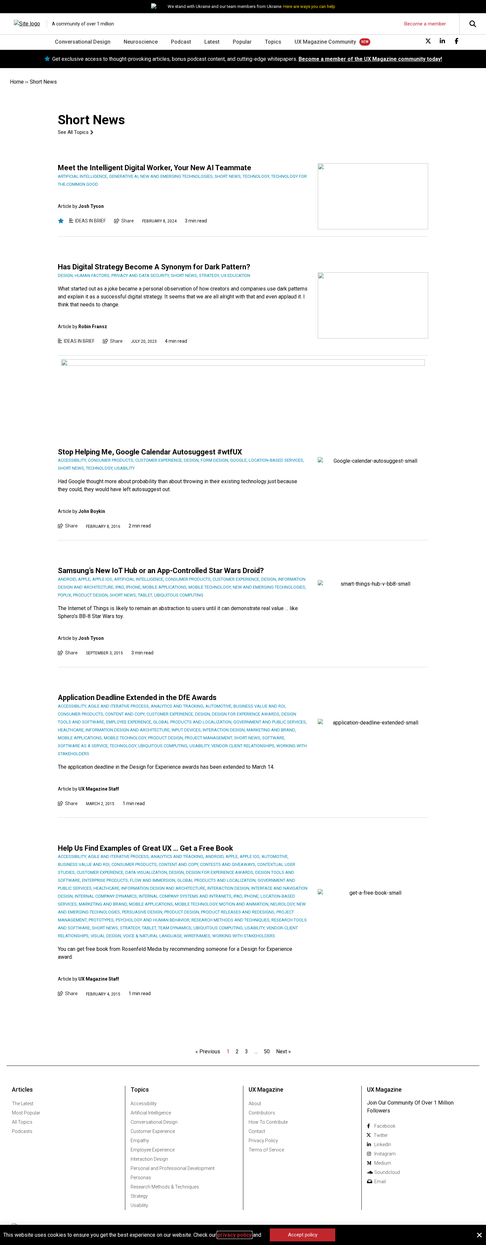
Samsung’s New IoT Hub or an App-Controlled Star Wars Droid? (161, 570)
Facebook (384, 1126)
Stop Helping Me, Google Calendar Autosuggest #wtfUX (150, 452)
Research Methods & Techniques (165, 1186)
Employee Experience (153, 1149)
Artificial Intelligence (151, 1112)
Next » (283, 1051)
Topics (273, 42)
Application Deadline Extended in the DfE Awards (137, 697)
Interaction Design (149, 1159)
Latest (212, 42)
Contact (257, 1131)
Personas (141, 1177)
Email (380, 1181)
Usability (139, 1205)
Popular (242, 42)
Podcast (181, 42)
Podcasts (22, 1131)
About (255, 1103)
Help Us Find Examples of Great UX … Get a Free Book (145, 848)
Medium (382, 1163)
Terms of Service (266, 1149)
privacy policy (235, 1235)
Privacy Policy (263, 1140)
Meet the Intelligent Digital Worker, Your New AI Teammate (154, 168)
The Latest (22, 1103)
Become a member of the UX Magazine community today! (370, 59)
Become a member (425, 24)
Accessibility (144, 1103)
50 (267, 1051)
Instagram (385, 1153)
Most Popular (26, 1112)
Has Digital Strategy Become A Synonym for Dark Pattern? (154, 267)
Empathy (140, 1140)
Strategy (139, 1196)
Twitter (381, 1135)
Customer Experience (153, 1131)
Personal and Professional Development (173, 1168)
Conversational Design (82, 42)
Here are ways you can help (309, 6)
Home (17, 82)
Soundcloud (387, 1172)
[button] (479, 1235)
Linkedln (382, 1144)
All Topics (22, 1122)
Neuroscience (141, 42)
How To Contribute (268, 1122)
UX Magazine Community (325, 42)
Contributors (262, 1112)
